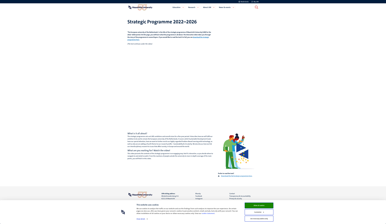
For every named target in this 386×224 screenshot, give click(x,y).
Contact (232, 193)
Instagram (199, 199)
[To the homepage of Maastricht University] (140, 7)
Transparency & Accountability (240, 196)
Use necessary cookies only (259, 219)
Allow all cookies (259, 205)
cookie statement (208, 213)
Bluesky (198, 193)
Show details (141, 219)
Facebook (198, 196)
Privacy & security (235, 199)
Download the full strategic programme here (236, 176)
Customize (257, 212)
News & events (225, 7)
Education (176, 7)
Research (191, 7)
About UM (207, 7)
